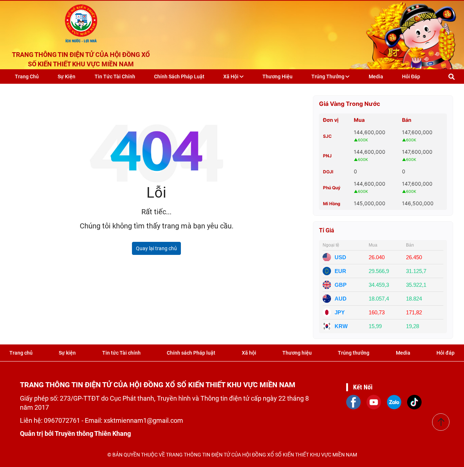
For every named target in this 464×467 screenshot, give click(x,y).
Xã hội (231, 76)
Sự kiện (66, 76)
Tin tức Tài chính (115, 76)
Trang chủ (27, 76)
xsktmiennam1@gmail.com (143, 420)
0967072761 (63, 420)
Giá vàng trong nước (349, 103)
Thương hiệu (277, 76)
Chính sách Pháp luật (179, 76)
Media (376, 76)
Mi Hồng (331, 203)
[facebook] (353, 401)
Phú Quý (331, 187)
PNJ (327, 155)
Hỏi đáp (411, 76)
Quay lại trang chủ (156, 248)
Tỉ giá (326, 230)
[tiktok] (414, 401)
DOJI (328, 171)
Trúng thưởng (328, 76)
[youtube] (373, 401)
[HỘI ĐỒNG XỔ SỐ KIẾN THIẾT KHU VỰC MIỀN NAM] (81, 22)
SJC (327, 136)
